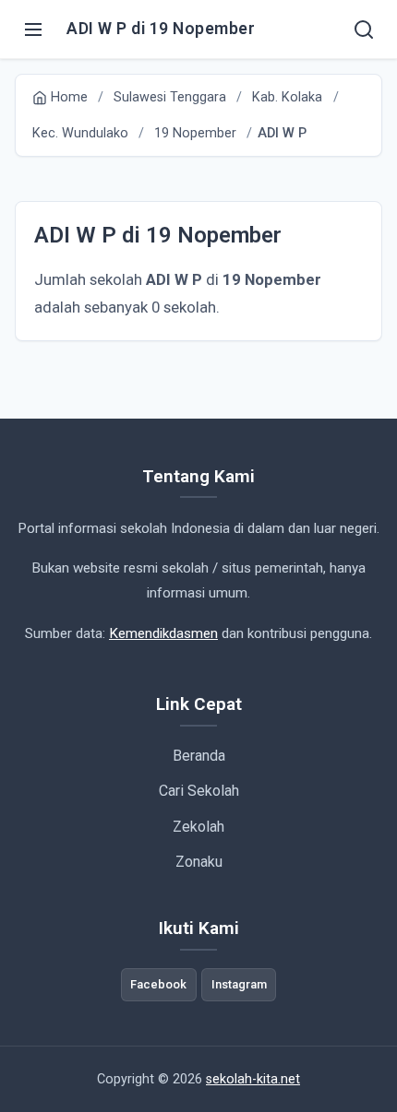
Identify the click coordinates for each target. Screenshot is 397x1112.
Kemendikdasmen (163, 633)
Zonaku (199, 861)
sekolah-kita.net (253, 1079)
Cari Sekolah (199, 790)
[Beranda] (363, 29)
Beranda (199, 755)
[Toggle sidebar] (33, 29)
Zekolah (198, 826)
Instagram (239, 984)
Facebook (158, 984)
